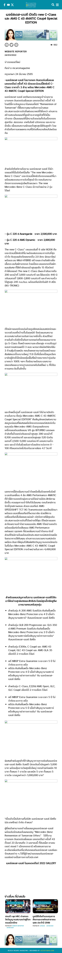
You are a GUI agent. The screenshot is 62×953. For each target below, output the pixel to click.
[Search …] (53, 4)
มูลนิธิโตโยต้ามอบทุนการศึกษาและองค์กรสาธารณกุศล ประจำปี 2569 (43, 919)
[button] (7, 45)
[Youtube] (8, 4)
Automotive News (15, 903)
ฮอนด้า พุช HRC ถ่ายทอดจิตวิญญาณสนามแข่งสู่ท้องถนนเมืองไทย (17, 919)
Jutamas (41, 926)
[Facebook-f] (4, 4)
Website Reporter (17, 926)
